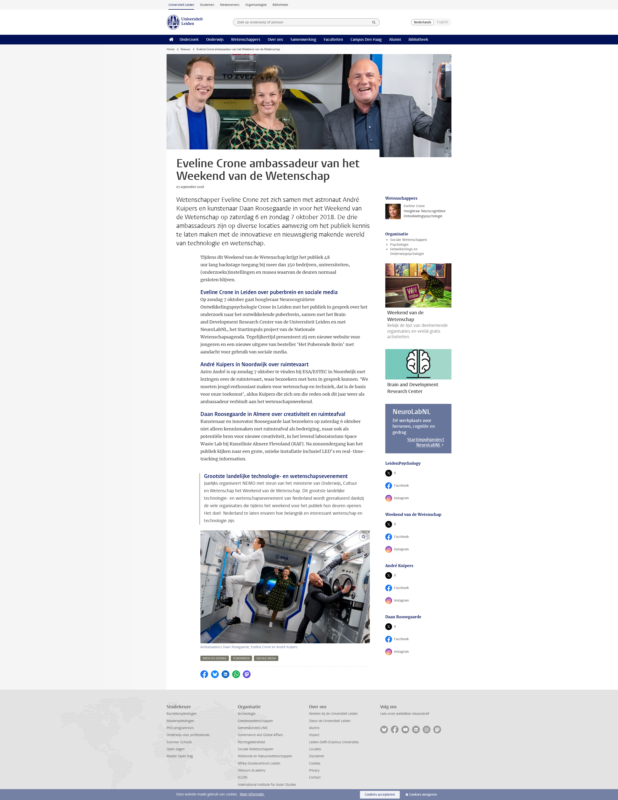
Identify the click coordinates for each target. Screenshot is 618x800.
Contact (315, 777)
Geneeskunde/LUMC (253, 728)
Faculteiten (333, 39)
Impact (314, 735)
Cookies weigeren (423, 794)
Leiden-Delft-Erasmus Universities (334, 742)
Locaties (315, 749)
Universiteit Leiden (181, 5)
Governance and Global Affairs (260, 735)
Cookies (314, 763)
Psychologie (399, 244)
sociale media (266, 658)
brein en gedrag (214, 658)
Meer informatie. (252, 794)
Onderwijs (215, 39)
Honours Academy (251, 770)
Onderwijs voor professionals (188, 735)
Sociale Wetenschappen (408, 240)
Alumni (395, 39)
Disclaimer (316, 756)
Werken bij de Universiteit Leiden (333, 713)
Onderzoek (189, 39)
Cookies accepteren (380, 794)
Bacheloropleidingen (182, 713)
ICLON (242, 777)
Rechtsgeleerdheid (251, 742)
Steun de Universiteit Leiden (330, 721)
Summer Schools (179, 742)
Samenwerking (303, 39)
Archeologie (246, 713)
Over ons (275, 39)
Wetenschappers (245, 39)
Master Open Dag (180, 756)
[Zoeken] (374, 22)
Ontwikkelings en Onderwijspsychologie (407, 251)
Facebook (403, 486)
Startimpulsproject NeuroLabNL (425, 442)
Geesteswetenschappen (255, 721)
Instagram (403, 499)
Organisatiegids (256, 5)
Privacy (314, 770)
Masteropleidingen (180, 721)
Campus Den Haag (366, 39)
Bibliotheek (280, 5)
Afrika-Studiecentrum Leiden (259, 763)
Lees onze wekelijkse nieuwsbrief (404, 713)
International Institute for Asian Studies (267, 784)
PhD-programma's (180, 728)
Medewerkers (229, 5)
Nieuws (185, 49)
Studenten (207, 5)
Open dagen (176, 749)
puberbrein (241, 658)
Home (170, 49)
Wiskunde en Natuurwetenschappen (265, 756)
